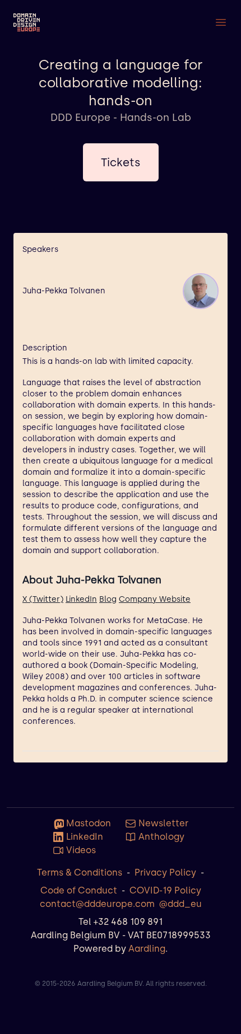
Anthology (161, 836)
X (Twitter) (42, 599)
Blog (108, 599)
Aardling (146, 948)
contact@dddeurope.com (97, 904)
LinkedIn (81, 599)
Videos (81, 850)
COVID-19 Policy (165, 890)
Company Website (155, 599)
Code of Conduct (78, 890)
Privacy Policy (165, 872)
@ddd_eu (180, 904)
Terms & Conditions (79, 872)
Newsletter (163, 823)
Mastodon (88, 823)
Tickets (121, 162)
